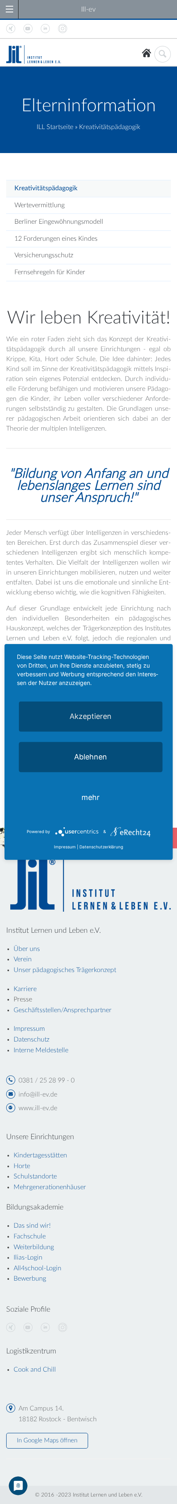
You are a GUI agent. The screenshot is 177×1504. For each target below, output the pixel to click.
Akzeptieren (91, 716)
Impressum (65, 846)
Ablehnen (90, 756)
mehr (91, 797)
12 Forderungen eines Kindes (56, 238)
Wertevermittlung (39, 205)
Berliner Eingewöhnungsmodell (58, 221)
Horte (22, 1166)
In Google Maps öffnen (47, 1440)
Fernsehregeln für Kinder (49, 272)
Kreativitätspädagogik (45, 188)
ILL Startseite (55, 127)
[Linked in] (45, 1327)
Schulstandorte (35, 1176)
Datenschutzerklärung (101, 846)
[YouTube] (28, 1327)
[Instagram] (62, 1327)
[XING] (10, 1327)
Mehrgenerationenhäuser (50, 1187)
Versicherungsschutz (43, 255)
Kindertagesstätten (40, 1155)
